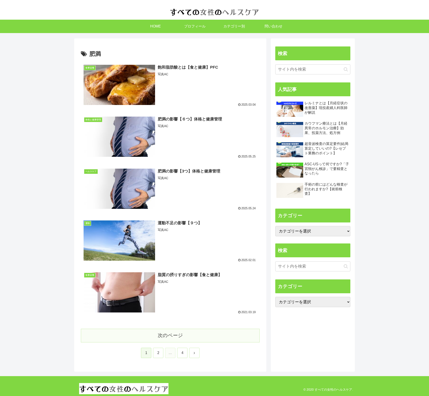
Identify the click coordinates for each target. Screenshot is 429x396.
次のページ (170, 335)
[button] (346, 69)
